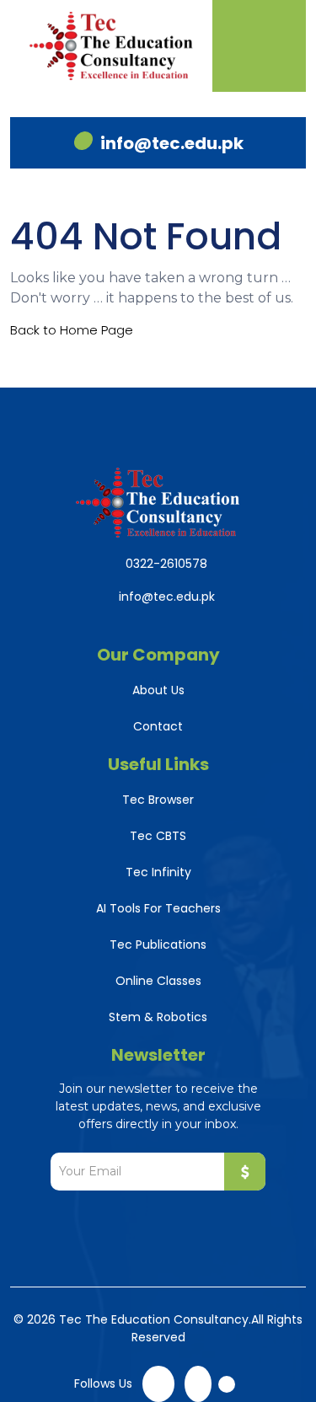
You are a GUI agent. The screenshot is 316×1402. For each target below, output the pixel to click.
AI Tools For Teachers (158, 908)
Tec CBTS (158, 835)
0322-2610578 (166, 563)
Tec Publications (158, 944)
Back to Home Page (71, 330)
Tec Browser (158, 799)
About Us (158, 690)
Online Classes (158, 980)
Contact (158, 726)
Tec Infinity (158, 872)
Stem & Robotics (158, 1017)
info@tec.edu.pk (172, 143)
